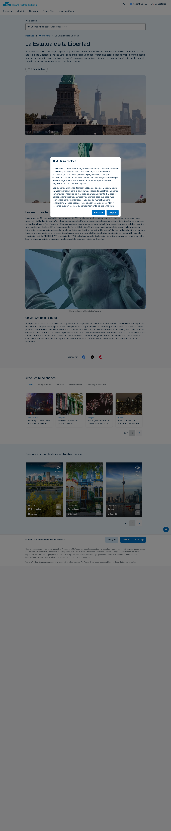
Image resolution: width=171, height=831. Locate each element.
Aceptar (112, 212)
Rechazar (98, 212)
